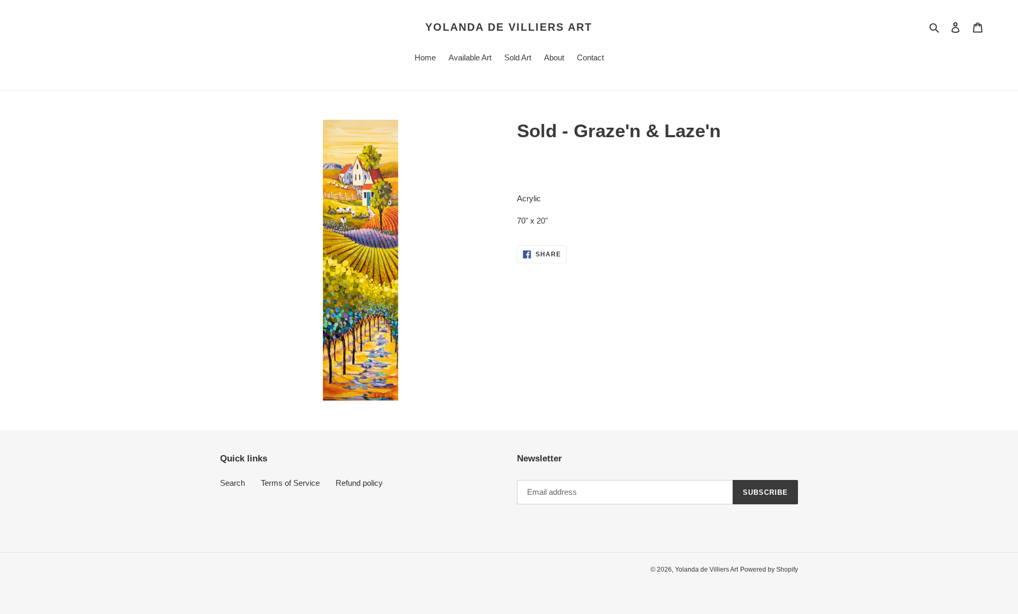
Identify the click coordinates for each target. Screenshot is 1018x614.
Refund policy (359, 482)
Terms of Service (290, 482)
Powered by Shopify (769, 569)
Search (232, 482)
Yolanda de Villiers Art (508, 27)
